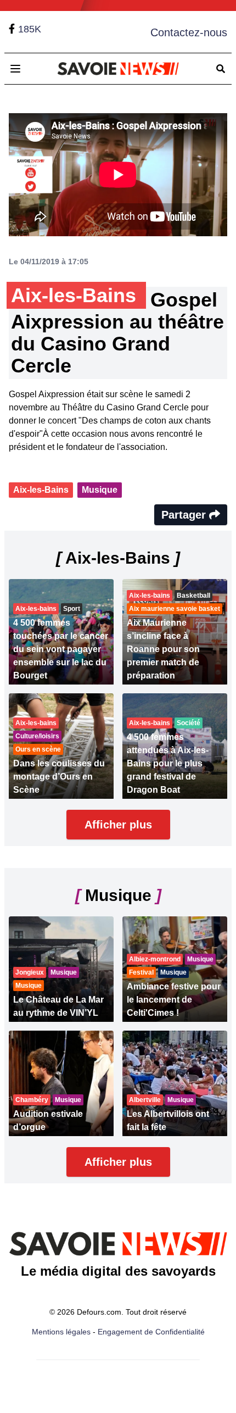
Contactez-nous (188, 32)
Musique (99, 489)
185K (29, 29)
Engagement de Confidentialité (151, 1331)
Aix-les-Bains (41, 489)
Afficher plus (118, 825)
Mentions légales (61, 1331)
